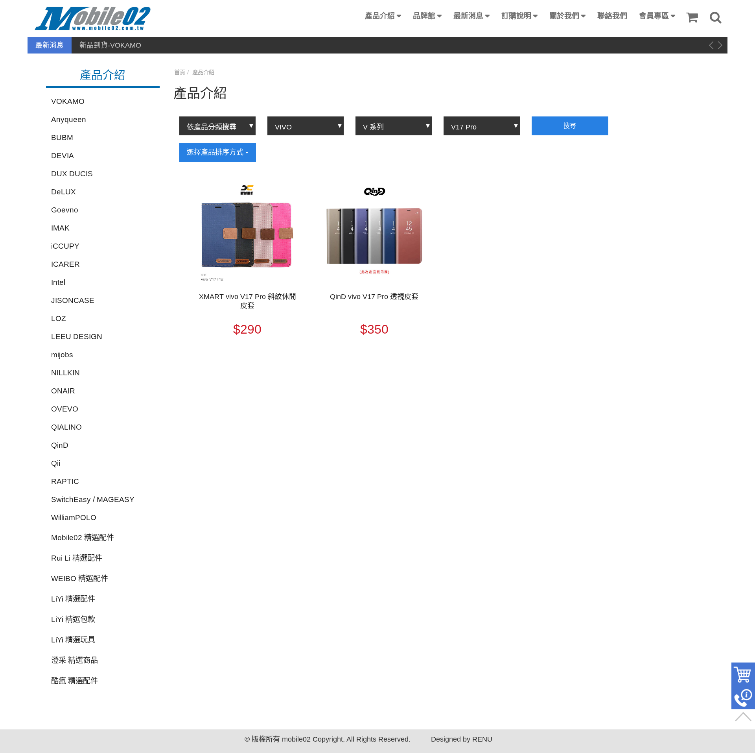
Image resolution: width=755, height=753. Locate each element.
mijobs (62, 355)
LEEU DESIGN (76, 336)
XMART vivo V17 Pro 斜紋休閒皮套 (247, 301)
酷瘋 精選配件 (74, 681)
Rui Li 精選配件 (76, 558)
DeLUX (63, 192)
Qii (55, 463)
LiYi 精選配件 (73, 599)
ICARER (65, 264)
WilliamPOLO (73, 517)
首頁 (179, 72)
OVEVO (64, 409)
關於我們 (564, 16)
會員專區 (654, 16)
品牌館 (424, 16)
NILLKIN (65, 373)
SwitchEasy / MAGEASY (92, 499)
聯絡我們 (612, 16)
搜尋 (569, 125)
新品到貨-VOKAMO (110, 45)
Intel (58, 282)
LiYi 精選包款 (73, 619)
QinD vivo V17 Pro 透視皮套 (374, 297)
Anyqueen (68, 119)
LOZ (58, 318)
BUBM (62, 137)
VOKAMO (68, 101)
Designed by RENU (461, 739)
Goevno (64, 210)
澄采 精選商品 (74, 660)
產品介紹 (380, 16)
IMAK (60, 228)
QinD (59, 445)
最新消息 (468, 16)
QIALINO (66, 427)
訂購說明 (516, 16)
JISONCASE (72, 300)
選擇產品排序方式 (216, 152)
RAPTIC (65, 481)
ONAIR (63, 391)
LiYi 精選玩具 (73, 640)
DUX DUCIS (72, 174)
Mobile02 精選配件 (82, 537)
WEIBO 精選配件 (79, 578)
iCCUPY (65, 246)
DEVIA (62, 155)
